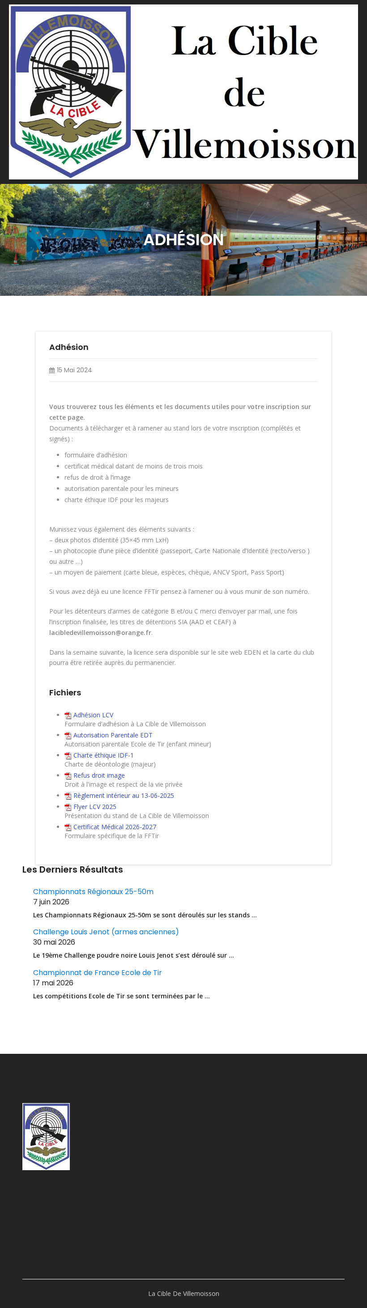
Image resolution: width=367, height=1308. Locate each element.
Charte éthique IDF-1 (103, 755)
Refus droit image (99, 775)
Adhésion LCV (93, 715)
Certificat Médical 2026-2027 (114, 826)
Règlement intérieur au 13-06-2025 (123, 795)
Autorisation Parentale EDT (113, 735)
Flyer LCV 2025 (94, 806)
